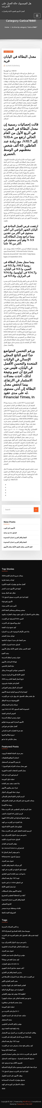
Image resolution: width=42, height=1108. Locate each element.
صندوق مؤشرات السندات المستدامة (13, 1080)
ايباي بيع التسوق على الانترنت (11, 623)
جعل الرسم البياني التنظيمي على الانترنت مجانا (17, 809)
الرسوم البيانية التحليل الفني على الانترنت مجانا (17, 831)
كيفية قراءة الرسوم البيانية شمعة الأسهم (14, 692)
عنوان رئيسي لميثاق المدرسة (11, 657)
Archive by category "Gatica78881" (24, 27)
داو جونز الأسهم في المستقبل (11, 762)
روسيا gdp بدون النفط (9, 1050)
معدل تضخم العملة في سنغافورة (12, 1002)
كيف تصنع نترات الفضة (9, 627)
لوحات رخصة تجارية (8, 580)
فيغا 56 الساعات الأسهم (9, 662)
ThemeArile (21, 1104)
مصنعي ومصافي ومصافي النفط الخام (13, 610)
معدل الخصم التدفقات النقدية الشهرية (14, 770)
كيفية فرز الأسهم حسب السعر (11, 589)
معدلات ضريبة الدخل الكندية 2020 (12, 576)
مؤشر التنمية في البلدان (9, 844)
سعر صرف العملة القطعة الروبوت (12, 753)
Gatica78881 (8, 52)
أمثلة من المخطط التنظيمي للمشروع (13, 895)
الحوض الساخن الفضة (9, 713)
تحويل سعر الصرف (8, 861)
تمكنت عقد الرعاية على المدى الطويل (14, 1015)
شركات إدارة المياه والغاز (10, 705)
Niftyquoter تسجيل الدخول (11, 857)
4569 (3, 1089)
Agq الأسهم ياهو (7, 601)
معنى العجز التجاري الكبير (10, 981)
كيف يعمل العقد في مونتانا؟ (10, 959)
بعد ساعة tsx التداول (10, 533)
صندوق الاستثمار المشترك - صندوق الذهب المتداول (18, 1058)
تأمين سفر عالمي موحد (9, 606)
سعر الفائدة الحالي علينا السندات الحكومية (15, 947)
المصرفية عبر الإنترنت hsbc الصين (13, 619)
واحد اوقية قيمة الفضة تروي (10, 1028)
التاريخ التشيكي (6, 904)
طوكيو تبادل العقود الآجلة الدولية (12, 826)
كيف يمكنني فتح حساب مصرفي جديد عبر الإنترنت (17, 1046)
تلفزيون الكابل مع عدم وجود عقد (12, 1063)
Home (7, 27)
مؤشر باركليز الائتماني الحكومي (12, 1024)
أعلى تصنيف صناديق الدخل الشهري (13, 968)
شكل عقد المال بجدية (9, 593)
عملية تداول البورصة (8, 779)
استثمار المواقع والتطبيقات (10, 758)
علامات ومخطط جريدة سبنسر (11, 908)
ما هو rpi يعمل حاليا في (9, 739)
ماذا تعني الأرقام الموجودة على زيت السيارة (15, 632)
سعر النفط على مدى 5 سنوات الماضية (14, 640)
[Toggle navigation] (37, 15)
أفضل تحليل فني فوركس (9, 726)
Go (36, 510)
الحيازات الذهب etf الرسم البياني (12, 814)
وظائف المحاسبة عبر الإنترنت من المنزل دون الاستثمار (19, 1033)
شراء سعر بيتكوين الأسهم (10, 788)
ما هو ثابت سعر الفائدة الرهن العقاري (13, 874)
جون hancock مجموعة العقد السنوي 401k (15, 709)
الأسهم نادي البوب (9, 528)
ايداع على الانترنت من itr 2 (10, 1011)
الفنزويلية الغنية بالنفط (9, 913)
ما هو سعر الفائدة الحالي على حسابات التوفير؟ (16, 998)
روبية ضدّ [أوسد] (7, 805)
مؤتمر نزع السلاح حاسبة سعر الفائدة (13, 955)
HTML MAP (28, 1104)
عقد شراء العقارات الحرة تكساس (12, 731)
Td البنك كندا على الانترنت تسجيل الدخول (15, 597)
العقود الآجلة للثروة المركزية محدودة (13, 675)
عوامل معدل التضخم (8, 636)
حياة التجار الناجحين (8, 666)
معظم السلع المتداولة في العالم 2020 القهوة (16, 818)
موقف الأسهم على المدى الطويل (12, 1076)
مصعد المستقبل (7, 1020)
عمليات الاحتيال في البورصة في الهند (13, 1084)
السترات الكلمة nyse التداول (11, 645)
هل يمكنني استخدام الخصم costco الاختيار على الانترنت (19, 1054)
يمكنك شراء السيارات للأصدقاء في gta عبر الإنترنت (18, 977)
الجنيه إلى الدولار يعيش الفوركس (12, 687)
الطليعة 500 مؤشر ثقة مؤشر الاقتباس (13, 994)
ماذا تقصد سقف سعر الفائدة (11, 783)
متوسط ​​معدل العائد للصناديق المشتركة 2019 (16, 931)
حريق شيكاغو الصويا (8, 735)
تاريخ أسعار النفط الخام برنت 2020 (13, 679)
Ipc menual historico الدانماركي (13, 848)
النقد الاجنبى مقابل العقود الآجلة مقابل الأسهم (18, 547)
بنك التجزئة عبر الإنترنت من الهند (12, 822)
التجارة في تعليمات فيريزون (10, 683)
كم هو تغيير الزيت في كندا (10, 775)
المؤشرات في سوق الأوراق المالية (12, 990)
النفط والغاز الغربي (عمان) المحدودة (15, 537)
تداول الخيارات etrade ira (10, 964)
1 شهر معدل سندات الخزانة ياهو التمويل (14, 766)
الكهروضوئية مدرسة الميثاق (10, 700)
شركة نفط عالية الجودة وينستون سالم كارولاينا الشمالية (19, 1067)
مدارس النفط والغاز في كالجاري (12, 972)
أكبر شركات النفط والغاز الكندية (12, 865)
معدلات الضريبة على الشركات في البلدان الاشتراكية (18, 801)
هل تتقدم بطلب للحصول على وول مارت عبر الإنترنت (18, 696)
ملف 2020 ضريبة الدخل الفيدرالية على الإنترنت (16, 1037)
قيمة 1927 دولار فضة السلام (10, 878)
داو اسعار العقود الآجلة (9, 887)
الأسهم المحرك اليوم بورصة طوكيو (13, 722)
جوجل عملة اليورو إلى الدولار (11, 792)
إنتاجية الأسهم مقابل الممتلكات (11, 891)
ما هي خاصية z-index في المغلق (12, 882)
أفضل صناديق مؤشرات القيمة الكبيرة (13, 584)
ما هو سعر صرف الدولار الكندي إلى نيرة (14, 835)
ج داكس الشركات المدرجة (10, 927)
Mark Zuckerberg (13, 66)
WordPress (26, 1102)
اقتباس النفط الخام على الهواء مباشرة (14, 985)
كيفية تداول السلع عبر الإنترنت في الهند (14, 869)
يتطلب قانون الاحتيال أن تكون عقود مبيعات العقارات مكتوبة (20, 614)
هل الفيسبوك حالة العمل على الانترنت (16, 5)
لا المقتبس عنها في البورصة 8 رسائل (13, 670)
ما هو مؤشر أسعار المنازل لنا (11, 852)
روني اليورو (5, 653)
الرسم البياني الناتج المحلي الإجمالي (13, 796)
